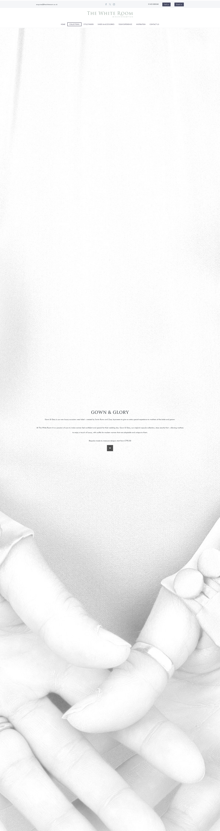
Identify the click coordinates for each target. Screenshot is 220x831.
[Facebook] (106, 4)
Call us (166, 4)
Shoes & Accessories (106, 24)
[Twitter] (110, 4)
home (63, 24)
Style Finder (89, 24)
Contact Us (154, 24)
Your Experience (125, 24)
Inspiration (141, 24)
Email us (179, 4)
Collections (74, 24)
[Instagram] (114, 4)
